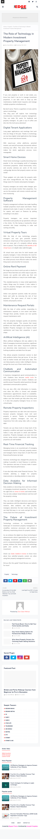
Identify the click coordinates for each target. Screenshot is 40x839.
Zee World (8, 729)
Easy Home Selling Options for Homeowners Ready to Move (22, 633)
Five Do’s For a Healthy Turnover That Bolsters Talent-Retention (22, 775)
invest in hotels (20, 491)
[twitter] (33, 1)
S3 (6, 714)
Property (10, 26)
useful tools (29, 377)
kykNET (7, 737)
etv (6, 734)
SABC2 (7, 720)
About (19, 823)
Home (5, 26)
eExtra (7, 732)
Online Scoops (6, 755)
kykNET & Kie (9, 740)
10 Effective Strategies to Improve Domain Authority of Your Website (23, 766)
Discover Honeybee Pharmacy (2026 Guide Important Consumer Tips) (23, 815)
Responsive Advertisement (20, 17)
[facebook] (29, 1)
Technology (15, 574)
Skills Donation (6, 753)
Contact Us (26, 823)
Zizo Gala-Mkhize (9, 45)
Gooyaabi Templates (32, 826)
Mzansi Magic (10, 708)
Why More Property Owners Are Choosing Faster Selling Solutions (23, 640)
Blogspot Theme (13, 826)
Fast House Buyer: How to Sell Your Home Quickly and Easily (24, 625)
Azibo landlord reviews (18, 554)
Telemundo (9, 726)
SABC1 (7, 717)
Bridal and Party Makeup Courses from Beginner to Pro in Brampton (20, 691)
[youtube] (26, 657)
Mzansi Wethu (10, 711)
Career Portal (6, 756)
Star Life (8, 723)
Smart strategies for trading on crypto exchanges (22, 784)
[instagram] (36, 1)
